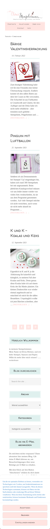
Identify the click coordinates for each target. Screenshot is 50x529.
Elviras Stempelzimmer (25, 15)
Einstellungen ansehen (25, 523)
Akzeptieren (25, 508)
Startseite (8, 36)
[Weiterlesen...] (18, 118)
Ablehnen (25, 515)
